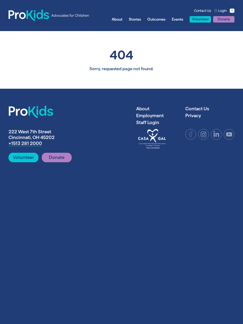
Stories (135, 19)
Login (222, 11)
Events (177, 19)
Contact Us (202, 11)
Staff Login (147, 122)
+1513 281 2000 (25, 143)
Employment (150, 115)
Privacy (193, 115)
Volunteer (200, 19)
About (117, 19)
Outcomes (156, 19)
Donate (224, 19)
